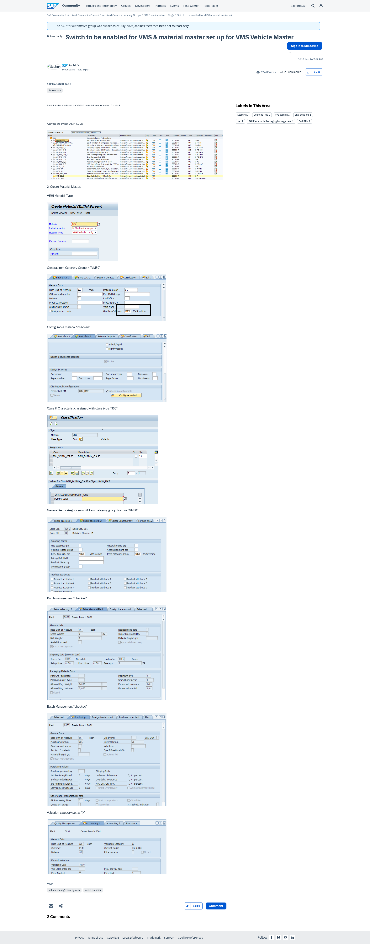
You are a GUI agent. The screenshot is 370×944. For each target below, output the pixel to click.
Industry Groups (132, 15)
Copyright (113, 937)
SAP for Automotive (154, 15)
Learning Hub (261, 114)
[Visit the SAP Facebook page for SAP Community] (271, 937)
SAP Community (55, 15)
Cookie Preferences (190, 937)
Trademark (154, 937)
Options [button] (289, 52)
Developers (142, 5)
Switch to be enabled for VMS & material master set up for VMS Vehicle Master (180, 37)
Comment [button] (216, 906)
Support (169, 937)
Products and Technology (101, 5)
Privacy (79, 937)
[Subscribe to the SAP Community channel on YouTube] (285, 937)
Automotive (55, 90)
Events (174, 5)
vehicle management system (64, 890)
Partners (160, 5)
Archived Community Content (83, 15)
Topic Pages (211, 5)
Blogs (171, 15)
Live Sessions (302, 114)
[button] (308, 72)
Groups (126, 5)
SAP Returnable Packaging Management (270, 121)
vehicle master (93, 890)
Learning (242, 114)
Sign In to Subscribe (304, 45)
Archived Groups (111, 15)
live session (281, 114)
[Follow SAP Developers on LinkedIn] (292, 937)
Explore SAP (299, 5)
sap (239, 121)
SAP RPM (303, 121)
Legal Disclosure (133, 937)
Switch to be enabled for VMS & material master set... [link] (205, 15)
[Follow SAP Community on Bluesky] (278, 937)
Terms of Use (95, 937)
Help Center (191, 5)
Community (71, 5)
